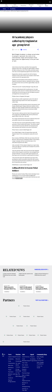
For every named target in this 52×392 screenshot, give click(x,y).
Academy (13, 8)
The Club (24, 362)
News (4, 8)
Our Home (25, 365)
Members (11, 367)
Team (9, 369)
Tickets (18, 367)
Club (9, 361)
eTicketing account (18, 177)
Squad (32, 354)
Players (32, 356)
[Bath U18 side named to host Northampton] (26, 283)
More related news (41, 269)
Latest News (12, 356)
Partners (10, 371)
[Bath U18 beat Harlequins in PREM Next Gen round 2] (42, 283)
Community (11, 363)
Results (18, 359)
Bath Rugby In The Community (40, 358)
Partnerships (26, 373)
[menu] (50, 2)
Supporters (25, 367)
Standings (19, 361)
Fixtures (18, 356)
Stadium (10, 377)
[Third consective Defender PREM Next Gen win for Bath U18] (10, 283)
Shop (45, 354)
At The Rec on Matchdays (19, 374)
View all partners (41, 300)
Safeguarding (26, 386)
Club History (26, 356)
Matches (10, 365)
